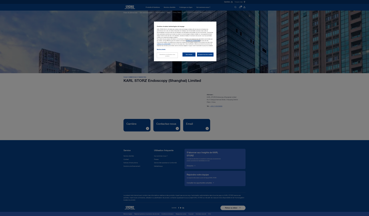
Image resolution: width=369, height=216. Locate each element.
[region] (185, 41)
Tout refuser (189, 54)
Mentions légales (161, 49)
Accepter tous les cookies (205, 54)
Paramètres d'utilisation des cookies (167, 55)
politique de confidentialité (193, 40)
